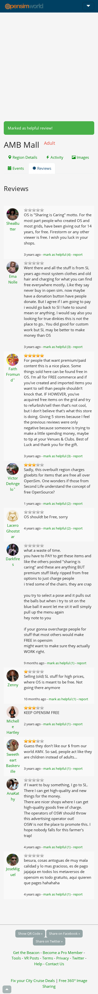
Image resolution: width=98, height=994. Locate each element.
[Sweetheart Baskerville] (13, 744)
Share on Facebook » (64, 933)
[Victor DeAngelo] (13, 468)
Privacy (62, 958)
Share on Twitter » (49, 941)
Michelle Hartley (13, 726)
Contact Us (54, 963)
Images (82, 157)
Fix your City (21, 980)
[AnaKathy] (13, 783)
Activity (56, 157)
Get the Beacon (26, 952)
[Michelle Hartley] (13, 711)
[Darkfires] (13, 549)
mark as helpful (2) (57, 503)
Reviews (43, 168)
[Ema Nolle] (13, 266)
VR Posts (32, 958)
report (78, 254)
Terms (48, 958)
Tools (17, 958)
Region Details (24, 157)
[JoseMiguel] (13, 859)
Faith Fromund (13, 374)
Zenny (13, 684)
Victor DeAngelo (13, 484)
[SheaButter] (13, 213)
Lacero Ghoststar (13, 531)
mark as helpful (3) (57, 346)
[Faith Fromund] (13, 359)
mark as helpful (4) (57, 254)
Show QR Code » (30, 933)
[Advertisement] (49, 67)
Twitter (78, 958)
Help (38, 963)
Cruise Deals (44, 980)
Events (18, 168)
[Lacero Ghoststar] (13, 515)
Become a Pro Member (63, 952)
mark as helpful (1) (60, 663)
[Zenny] (13, 675)
